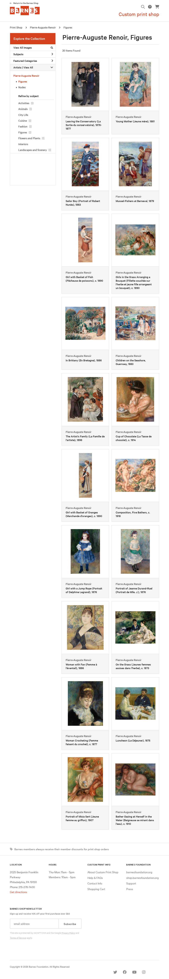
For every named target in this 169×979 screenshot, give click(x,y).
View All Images (22, 47)
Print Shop (16, 27)
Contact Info (94, 883)
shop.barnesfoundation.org (142, 877)
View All (28, 67)
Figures (68, 27)
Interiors (23, 144)
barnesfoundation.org (139, 872)
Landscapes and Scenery (32, 150)
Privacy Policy (68, 932)
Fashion (22, 126)
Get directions (18, 892)
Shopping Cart (96, 889)
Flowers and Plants (29, 138)
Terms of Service (18, 937)
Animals (23, 109)
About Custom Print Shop (102, 872)
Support (131, 883)
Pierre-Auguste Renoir (43, 27)
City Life (23, 115)
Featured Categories (25, 60)
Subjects (18, 54)
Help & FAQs (95, 877)
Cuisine (22, 120)
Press (129, 889)
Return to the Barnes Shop (25, 2)
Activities (23, 103)
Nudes (22, 87)
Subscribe (70, 924)
